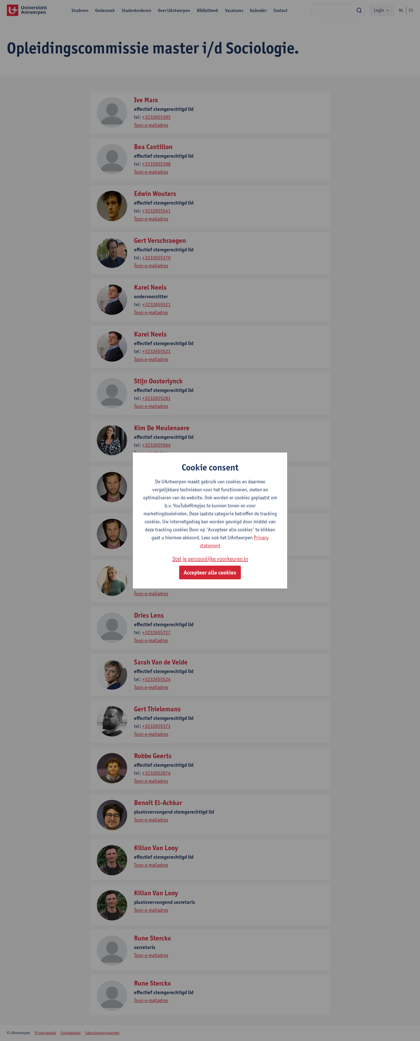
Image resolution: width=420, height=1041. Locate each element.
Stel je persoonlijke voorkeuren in (210, 558)
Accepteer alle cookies (210, 572)
